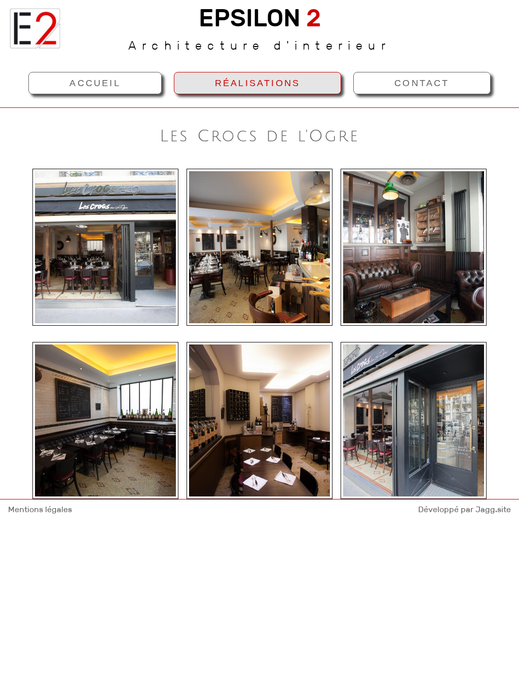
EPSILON (260, 18)
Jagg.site (493, 509)
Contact (421, 83)
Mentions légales (40, 509)
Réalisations (257, 83)
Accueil (94, 83)
